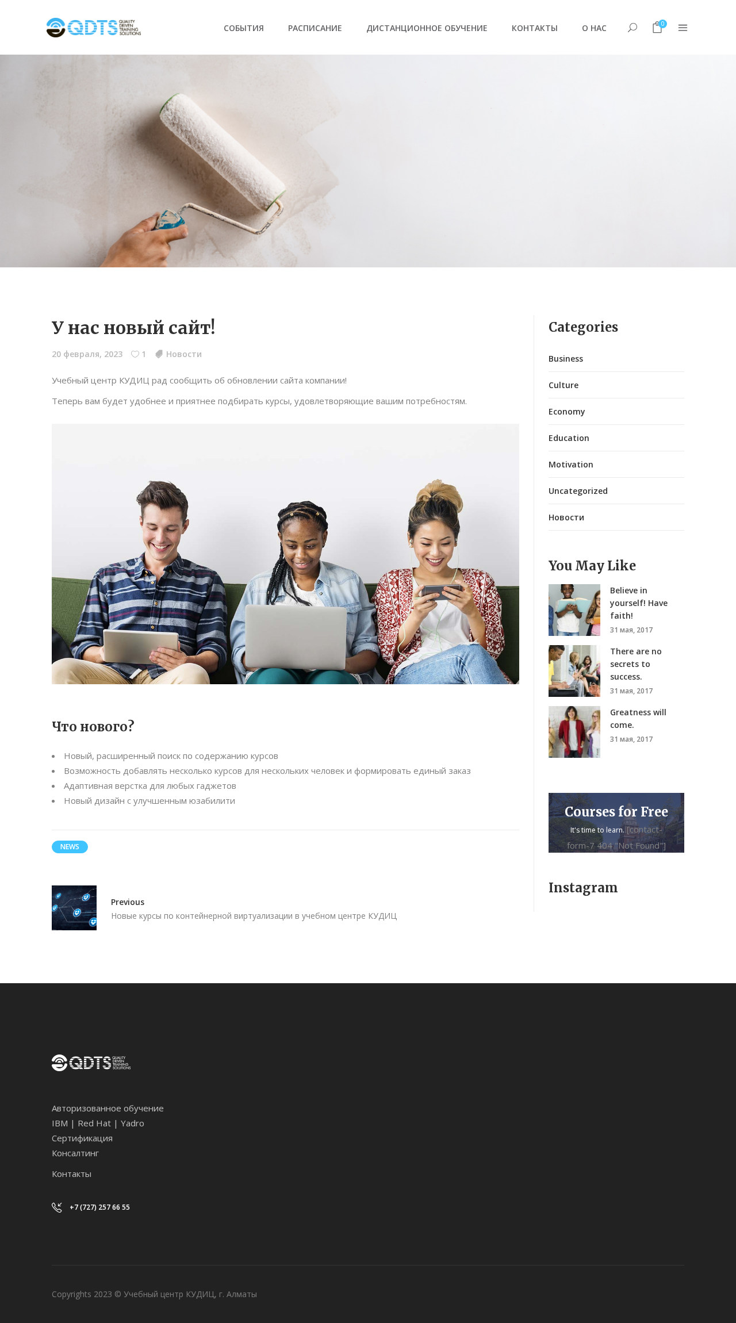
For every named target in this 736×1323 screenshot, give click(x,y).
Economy (567, 411)
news (69, 847)
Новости (184, 353)
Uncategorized (578, 490)
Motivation (571, 464)
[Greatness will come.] (574, 732)
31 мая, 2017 (631, 630)
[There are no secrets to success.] (574, 671)
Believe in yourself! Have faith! (639, 603)
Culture (563, 384)
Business (566, 358)
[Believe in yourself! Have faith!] (574, 610)
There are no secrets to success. (636, 664)
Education (569, 437)
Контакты (71, 1173)
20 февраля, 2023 (87, 353)
